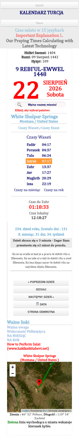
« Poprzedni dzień (41, 282)
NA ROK (13, 340)
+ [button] (12, 367)
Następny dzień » (41, 296)
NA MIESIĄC (16, 335)
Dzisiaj (41, 289)
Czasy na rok (54, 190)
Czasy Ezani (50, 128)
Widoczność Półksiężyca (26, 331)
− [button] (12, 373)
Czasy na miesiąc (27, 190)
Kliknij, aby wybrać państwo (32, 110)
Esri (45, 410)
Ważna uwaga (18, 327)
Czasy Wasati (28, 128)
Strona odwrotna (41, 311)
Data (43, 304)
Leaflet (25, 410)
